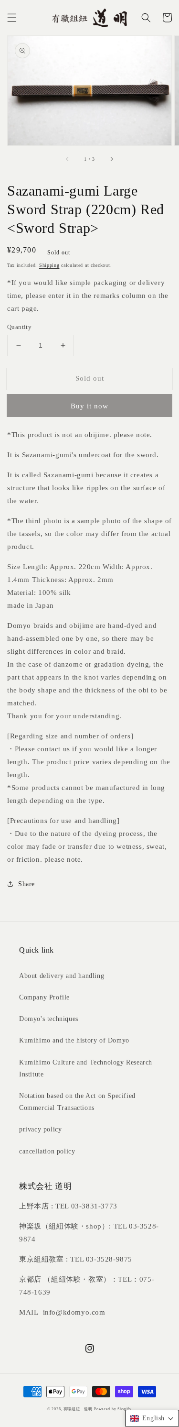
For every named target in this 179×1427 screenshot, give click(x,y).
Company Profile (44, 997)
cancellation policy (47, 1151)
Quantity (19, 326)
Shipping (49, 265)
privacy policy (40, 1129)
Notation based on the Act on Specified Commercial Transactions (77, 1101)
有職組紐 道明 (78, 1409)
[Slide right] (111, 158)
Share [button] (26, 884)
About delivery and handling (61, 975)
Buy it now (89, 406)
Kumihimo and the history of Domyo (74, 1040)
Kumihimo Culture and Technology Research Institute (85, 1068)
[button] (11, 17)
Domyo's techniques (48, 1018)
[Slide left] (67, 158)
